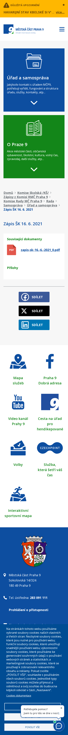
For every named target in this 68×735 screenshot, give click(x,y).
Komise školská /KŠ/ (33, 193)
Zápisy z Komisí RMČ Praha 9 (25, 197)
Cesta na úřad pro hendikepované (50, 423)
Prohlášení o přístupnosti (28, 610)
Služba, (50, 464)
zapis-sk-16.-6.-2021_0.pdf (40, 250)
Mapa (18, 378)
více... (60, 12)
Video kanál (18, 418)
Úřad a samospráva (42, 205)
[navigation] (34, 80)
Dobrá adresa (50, 383)
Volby (18, 464)
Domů (8, 193)
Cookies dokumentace (18, 695)
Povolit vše (32, 727)
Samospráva (13, 205)
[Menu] (63, 28)
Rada (50, 201)
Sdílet (37, 297)
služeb (18, 383)
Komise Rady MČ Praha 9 (22, 201)
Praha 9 (49, 378)
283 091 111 (38, 598)
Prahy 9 (18, 423)
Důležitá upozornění (24, 5)
